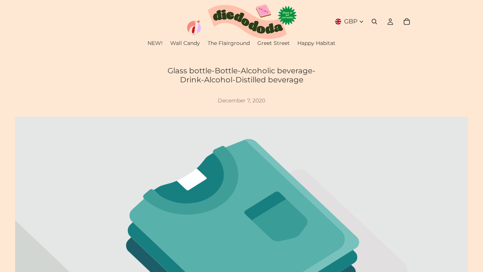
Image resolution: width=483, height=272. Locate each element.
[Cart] (406, 21)
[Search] (374, 21)
